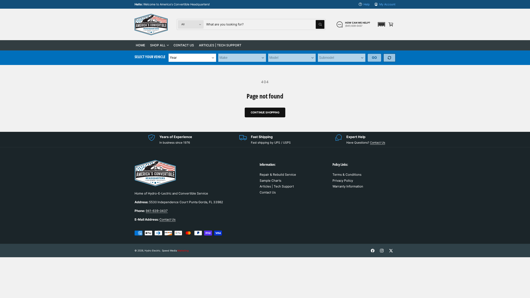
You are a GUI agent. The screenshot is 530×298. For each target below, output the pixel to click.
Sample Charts (270, 181)
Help (367, 4)
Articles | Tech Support (277, 186)
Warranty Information (347, 186)
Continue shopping (265, 112)
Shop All (157, 45)
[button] (381, 24)
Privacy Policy (342, 181)
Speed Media (175, 250)
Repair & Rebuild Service (278, 175)
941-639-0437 (157, 211)
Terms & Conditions (346, 175)
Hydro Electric (152, 250)
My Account (387, 4)
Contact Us (377, 142)
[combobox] (265, 24)
